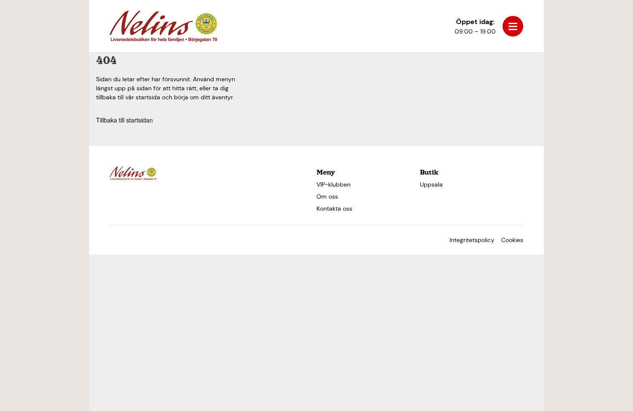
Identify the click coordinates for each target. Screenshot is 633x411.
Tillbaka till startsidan (124, 120)
